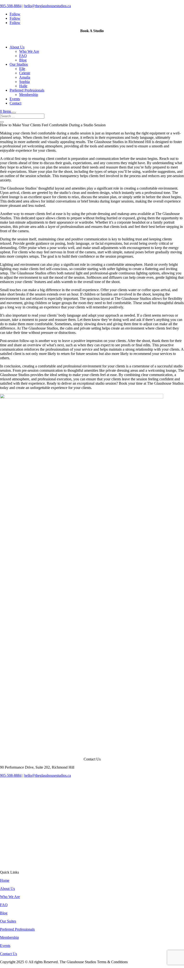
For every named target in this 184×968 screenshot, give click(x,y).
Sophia (24, 82)
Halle (23, 86)
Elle (22, 69)
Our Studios (19, 64)
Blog (23, 60)
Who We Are (29, 51)
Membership (28, 95)
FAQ (23, 56)
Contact (15, 103)
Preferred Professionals (27, 90)
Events (15, 99)
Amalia (24, 77)
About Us (17, 47)
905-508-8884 (11, 6)
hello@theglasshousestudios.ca (47, 6)
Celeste (24, 73)
